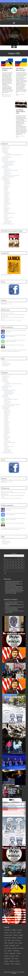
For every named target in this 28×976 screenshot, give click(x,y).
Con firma (6, 169)
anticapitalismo (7, 929)
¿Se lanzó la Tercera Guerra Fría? (20, 111)
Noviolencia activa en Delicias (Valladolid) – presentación (13, 314)
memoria (6, 953)
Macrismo (10, 950)
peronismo (12, 956)
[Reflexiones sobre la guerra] (7, 62)
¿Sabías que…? (5, 146)
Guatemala (6, 203)
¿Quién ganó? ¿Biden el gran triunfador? (13, 910)
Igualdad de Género (8, 163)
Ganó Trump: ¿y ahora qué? (7, 313)
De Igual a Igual (14, 15)
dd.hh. (14, 932)
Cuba (5, 195)
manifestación (16, 950)
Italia (5, 205)
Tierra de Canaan (7, 217)
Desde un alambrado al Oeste (10, 170)
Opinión (3, 167)
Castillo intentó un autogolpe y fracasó (12, 894)
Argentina (6, 183)
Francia (5, 201)
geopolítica (20, 937)
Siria (5, 216)
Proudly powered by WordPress (10, 972)
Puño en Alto (7, 173)
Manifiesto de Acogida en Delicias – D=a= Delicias (13, 696)
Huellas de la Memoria (11, 599)
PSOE (13, 958)
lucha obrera (14, 948)
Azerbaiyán (6, 186)
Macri (5, 950)
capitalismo (14, 929)
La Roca (5, 156)
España (5, 200)
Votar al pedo (7, 834)
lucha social (20, 948)
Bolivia (5, 187)
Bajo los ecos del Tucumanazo (11, 603)
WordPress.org (5, 365)
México (5, 206)
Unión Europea (8, 96)
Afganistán (6, 180)
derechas (19, 932)
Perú (5, 210)
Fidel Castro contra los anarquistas (17, 345)
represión (6, 961)
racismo (16, 958)
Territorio (4, 179)
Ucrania (3, 96)
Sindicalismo (4, 178)
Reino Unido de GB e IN (8, 213)
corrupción (6, 932)
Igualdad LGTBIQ (7, 165)
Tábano (23, 94)
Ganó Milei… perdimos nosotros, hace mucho (13, 803)
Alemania (6, 182)
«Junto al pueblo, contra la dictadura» (12, 863)
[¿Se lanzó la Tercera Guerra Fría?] (21, 103)
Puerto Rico (6, 212)
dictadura (15, 935)
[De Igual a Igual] (14, 10)
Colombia (6, 192)
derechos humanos (8, 935)
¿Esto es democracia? (8, 819)
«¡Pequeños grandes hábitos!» (10, 787)
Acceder (4, 361)
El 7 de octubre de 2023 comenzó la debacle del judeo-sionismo (14, 37)
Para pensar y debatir (6, 176)
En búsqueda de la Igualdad (7, 161)
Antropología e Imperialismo (13, 351)
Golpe (5, 940)
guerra (9, 940)
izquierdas (6, 945)
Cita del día (4, 150)
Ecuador (6, 196)
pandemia (6, 956)
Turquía (5, 218)
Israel (16, 943)
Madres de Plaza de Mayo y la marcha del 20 (14, 607)
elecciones (21, 935)
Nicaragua (6, 208)
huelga (5, 943)
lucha (17, 945)
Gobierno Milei (5, 316)
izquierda (20, 943)
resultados (12, 961)
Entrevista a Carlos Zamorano (11, 608)
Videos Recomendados (7, 223)
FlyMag (21, 972)
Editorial (6, 171)
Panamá (6, 209)
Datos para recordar (6, 157)
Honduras (6, 204)
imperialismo (11, 943)
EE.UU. (8, 94)
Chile (5, 189)
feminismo (14, 937)
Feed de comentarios (6, 364)
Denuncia (5, 94)
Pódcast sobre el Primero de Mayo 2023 (12, 848)
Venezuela (6, 222)
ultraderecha (17, 963)
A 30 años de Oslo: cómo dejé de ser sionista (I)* (13, 741)
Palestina (19, 953)
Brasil (5, 188)
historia (13, 940)
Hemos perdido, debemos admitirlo (11, 756)
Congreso (20, 929)
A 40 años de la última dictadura (12, 154)
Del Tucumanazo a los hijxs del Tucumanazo (14, 601)
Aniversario (4, 148)
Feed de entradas (5, 363)
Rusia (9, 95)
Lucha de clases (7, 948)
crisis (11, 932)
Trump (12, 963)
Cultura (3, 152)
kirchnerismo (12, 945)
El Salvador (6, 199)
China (18, 136)
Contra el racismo (7, 162)
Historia (5, 153)
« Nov (5, 573)
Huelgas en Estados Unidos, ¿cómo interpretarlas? (11, 772)
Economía (4, 159)
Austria (5, 184)
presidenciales (7, 958)
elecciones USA (7, 937)
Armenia (4, 149)
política (16, 956)
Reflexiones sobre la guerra (7, 69)
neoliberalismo (12, 953)
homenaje (18, 940)
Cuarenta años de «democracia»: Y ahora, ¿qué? (15, 4)
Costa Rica (6, 193)
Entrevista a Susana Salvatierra (11, 609)
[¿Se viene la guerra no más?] (21, 62)
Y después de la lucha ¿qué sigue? (11, 175)
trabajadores (7, 963)
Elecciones (8, 579)
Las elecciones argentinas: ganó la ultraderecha (14, 711)
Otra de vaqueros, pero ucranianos (11, 879)
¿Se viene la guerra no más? (20, 69)
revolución (17, 961)
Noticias (4, 166)
